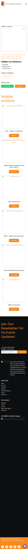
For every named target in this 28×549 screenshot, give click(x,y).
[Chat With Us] (25, 546)
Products (3, 387)
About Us (3, 385)
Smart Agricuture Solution (14, 57)
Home (2, 383)
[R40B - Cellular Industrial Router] (14, 221)
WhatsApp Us (8, 86)
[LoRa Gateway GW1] (14, 187)
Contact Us (4, 394)
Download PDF (7, 76)
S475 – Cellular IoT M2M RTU (14, 131)
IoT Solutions (4, 55)
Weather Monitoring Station (14, 58)
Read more (14, 135)
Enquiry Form (20, 86)
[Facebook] (2, 546)
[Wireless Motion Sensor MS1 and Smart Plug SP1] (14, 151)
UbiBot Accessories (14, 305)
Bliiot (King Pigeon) (6, 408)
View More (4, 410)
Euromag (3, 403)
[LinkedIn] (10, 546)
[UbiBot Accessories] (14, 290)
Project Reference (6, 391)
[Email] (19, 546)
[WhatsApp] (14, 546)
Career (3, 392)
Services (3, 389)
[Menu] (26, 4)
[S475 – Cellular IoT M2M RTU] (14, 116)
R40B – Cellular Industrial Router (14, 236)
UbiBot (3, 58)
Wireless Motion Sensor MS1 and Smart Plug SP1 (14, 166)
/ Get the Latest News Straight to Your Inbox (7, 348)
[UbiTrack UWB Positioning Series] (14, 256)
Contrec (3, 407)
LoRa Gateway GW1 (14, 201)
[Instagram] (6, 546)
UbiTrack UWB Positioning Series (14, 270)
